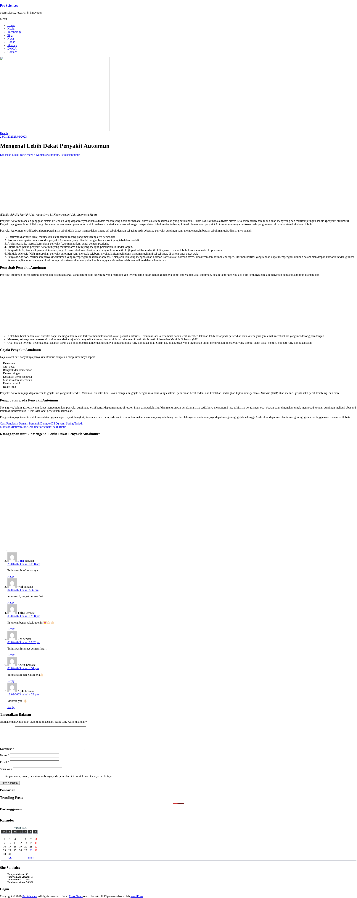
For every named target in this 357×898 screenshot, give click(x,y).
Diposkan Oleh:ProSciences (17, 154)
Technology (14, 31)
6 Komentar (41, 154)
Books (11, 41)
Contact (12, 51)
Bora (20, 560)
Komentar (7, 748)
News (10, 38)
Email (4, 762)
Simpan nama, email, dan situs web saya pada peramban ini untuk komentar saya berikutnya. (58, 776)
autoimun (53, 154)
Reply (11, 576)
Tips (9, 35)
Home (11, 25)
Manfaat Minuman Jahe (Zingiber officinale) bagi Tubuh (33, 426)
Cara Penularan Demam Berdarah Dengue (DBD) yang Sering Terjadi (41, 423)
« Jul (9, 857)
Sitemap (12, 45)
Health (11, 28)
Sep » (31, 857)
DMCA (12, 48)
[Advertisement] (111, 184)
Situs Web (6, 769)
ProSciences (9, 5)
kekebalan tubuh (70, 154)
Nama (4, 755)
